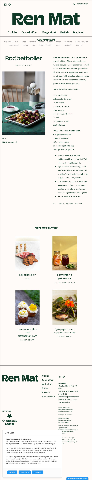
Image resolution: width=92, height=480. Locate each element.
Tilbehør (68, 42)
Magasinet (49, 32)
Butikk (64, 32)
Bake (34, 45)
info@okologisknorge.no (65, 411)
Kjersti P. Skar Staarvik (64, 420)
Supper (50, 42)
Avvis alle (12, 472)
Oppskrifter (30, 32)
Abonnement (48, 396)
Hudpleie (79, 45)
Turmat (25, 45)
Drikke (58, 45)
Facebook (70, 203)
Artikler (12, 32)
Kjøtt (23, 42)
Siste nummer (82, 4)
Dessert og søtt (45, 45)
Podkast (79, 32)
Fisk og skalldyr (11, 42)
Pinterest (78, 203)
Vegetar (32, 42)
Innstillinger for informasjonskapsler (77, 478)
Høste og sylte (81, 42)
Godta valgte (24, 472)
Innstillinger (37, 472)
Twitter (62, 203)
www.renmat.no (64, 402)
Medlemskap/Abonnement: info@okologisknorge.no (68, 397)
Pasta (41, 42)
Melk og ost (14, 45)
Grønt (58, 42)
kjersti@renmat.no (63, 422)
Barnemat (68, 45)
